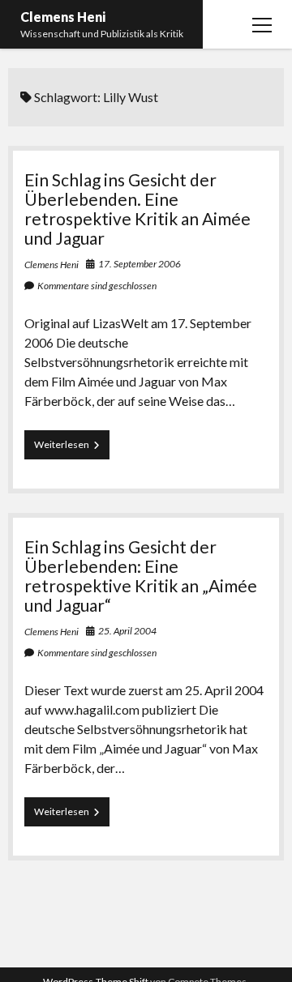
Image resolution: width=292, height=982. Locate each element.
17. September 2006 (139, 264)
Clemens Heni (62, 16)
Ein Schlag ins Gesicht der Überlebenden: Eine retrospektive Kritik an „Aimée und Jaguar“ (140, 575)
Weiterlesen (72, 448)
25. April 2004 (127, 631)
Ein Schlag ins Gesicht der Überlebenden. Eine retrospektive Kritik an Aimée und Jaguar (137, 208)
